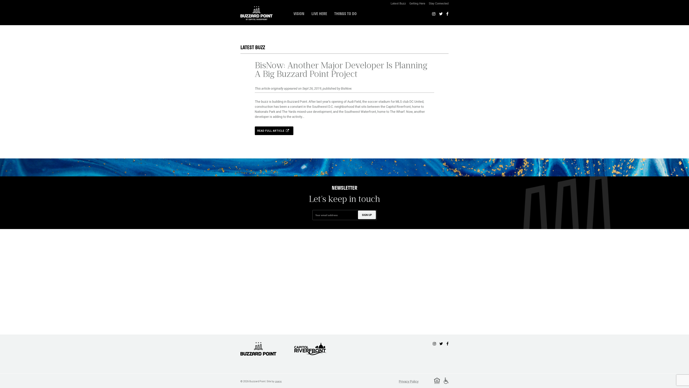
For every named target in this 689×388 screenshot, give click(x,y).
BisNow (346, 88)
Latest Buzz (252, 47)
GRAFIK (278, 381)
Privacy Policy (409, 381)
